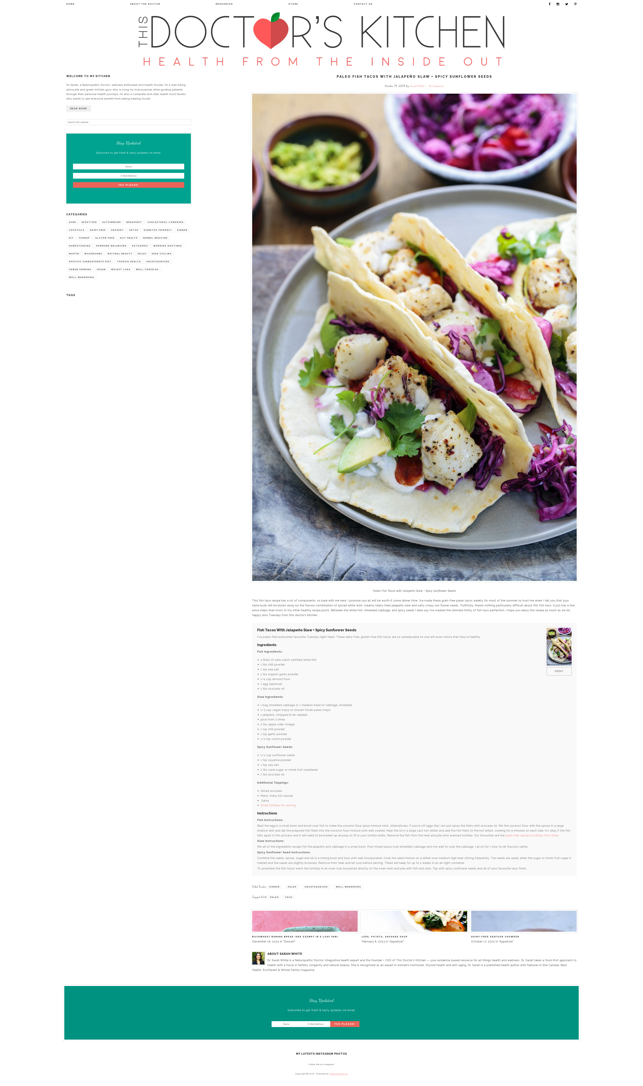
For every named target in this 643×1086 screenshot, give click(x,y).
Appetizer (89, 222)
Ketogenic (140, 246)
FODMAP (84, 238)
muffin (74, 254)
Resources (224, 4)
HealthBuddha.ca (339, 1074)
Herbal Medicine (155, 238)
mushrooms (93, 254)
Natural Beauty (120, 254)
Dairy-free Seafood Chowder (495, 937)
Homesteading (80, 246)
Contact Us (363, 4)
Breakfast (134, 222)
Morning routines (168, 246)
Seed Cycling (162, 254)
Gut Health (129, 238)
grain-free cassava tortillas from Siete (532, 835)
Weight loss (121, 269)
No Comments (436, 85)
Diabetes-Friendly (158, 230)
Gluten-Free (105, 238)
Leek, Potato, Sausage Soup (385, 937)
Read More (78, 108)
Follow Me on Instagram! (322, 1064)
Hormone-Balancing (111, 246)
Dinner (182, 230)
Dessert (117, 230)
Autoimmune (111, 222)
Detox (133, 230)
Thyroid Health (129, 262)
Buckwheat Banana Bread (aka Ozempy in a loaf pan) (295, 937)
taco (288, 897)
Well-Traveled (147, 269)
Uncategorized (157, 262)
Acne (72, 222)
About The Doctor (145, 4)
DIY (71, 238)
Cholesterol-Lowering (166, 222)
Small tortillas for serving (279, 805)
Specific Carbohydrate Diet (90, 262)
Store (293, 4)
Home (70, 4)
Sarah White (417, 85)
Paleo (142, 254)
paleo (274, 897)
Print (559, 671)
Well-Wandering (81, 277)
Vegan (101, 269)
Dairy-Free (98, 230)
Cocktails (77, 230)
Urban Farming (80, 269)
